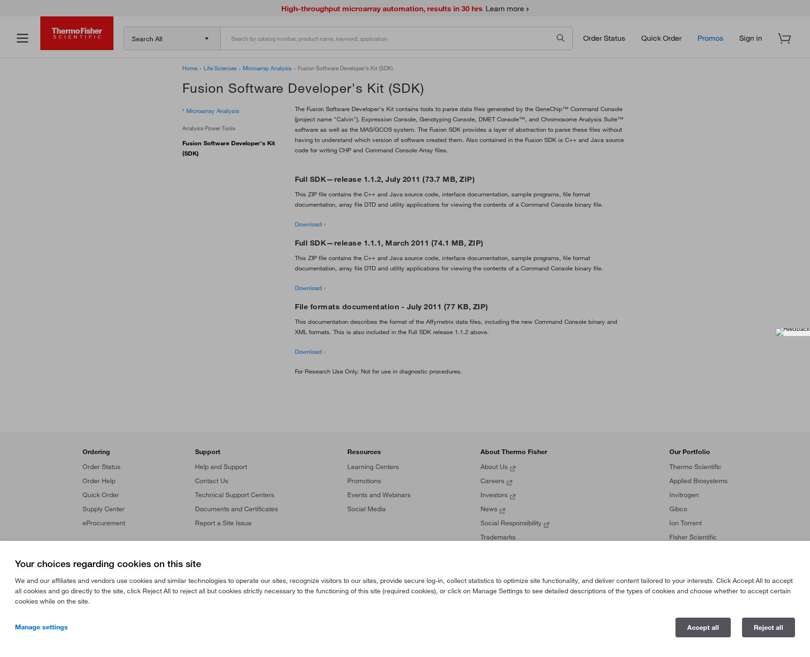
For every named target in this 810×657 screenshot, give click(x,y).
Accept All (703, 627)
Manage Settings (41, 627)
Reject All (768, 627)
